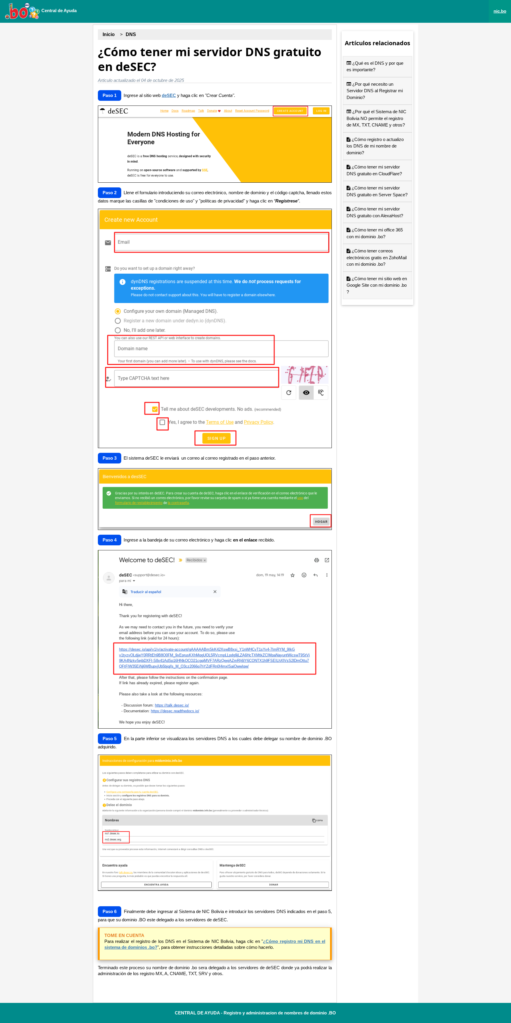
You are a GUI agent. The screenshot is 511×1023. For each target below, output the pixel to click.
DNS (131, 34)
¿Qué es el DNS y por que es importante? (375, 66)
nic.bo (500, 11)
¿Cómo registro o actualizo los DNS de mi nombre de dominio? (375, 146)
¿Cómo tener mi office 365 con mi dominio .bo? (375, 233)
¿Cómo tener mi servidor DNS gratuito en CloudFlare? (374, 170)
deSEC (169, 95)
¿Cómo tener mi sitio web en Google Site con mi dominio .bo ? (377, 285)
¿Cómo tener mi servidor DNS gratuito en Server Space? (377, 191)
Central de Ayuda (58, 10)
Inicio (109, 34)
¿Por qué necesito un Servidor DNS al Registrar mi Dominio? (375, 91)
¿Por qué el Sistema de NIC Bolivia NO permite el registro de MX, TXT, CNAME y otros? (376, 118)
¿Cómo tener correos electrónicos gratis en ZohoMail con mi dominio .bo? (377, 257)
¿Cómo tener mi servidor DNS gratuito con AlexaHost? (375, 212)
